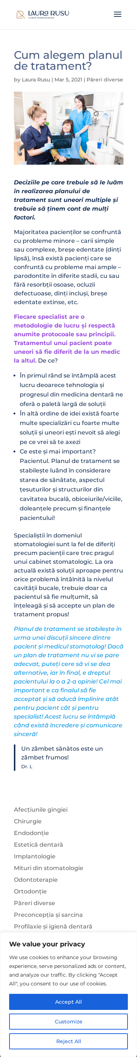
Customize (69, 1021)
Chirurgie (28, 821)
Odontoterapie (36, 879)
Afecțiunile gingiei (41, 809)
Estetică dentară (38, 844)
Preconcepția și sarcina (48, 914)
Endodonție (31, 833)
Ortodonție (30, 891)
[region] (68, 994)
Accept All (68, 1002)
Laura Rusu (36, 79)
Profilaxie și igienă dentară (53, 926)
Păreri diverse (105, 79)
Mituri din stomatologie (48, 868)
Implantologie (35, 856)
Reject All (68, 1041)
